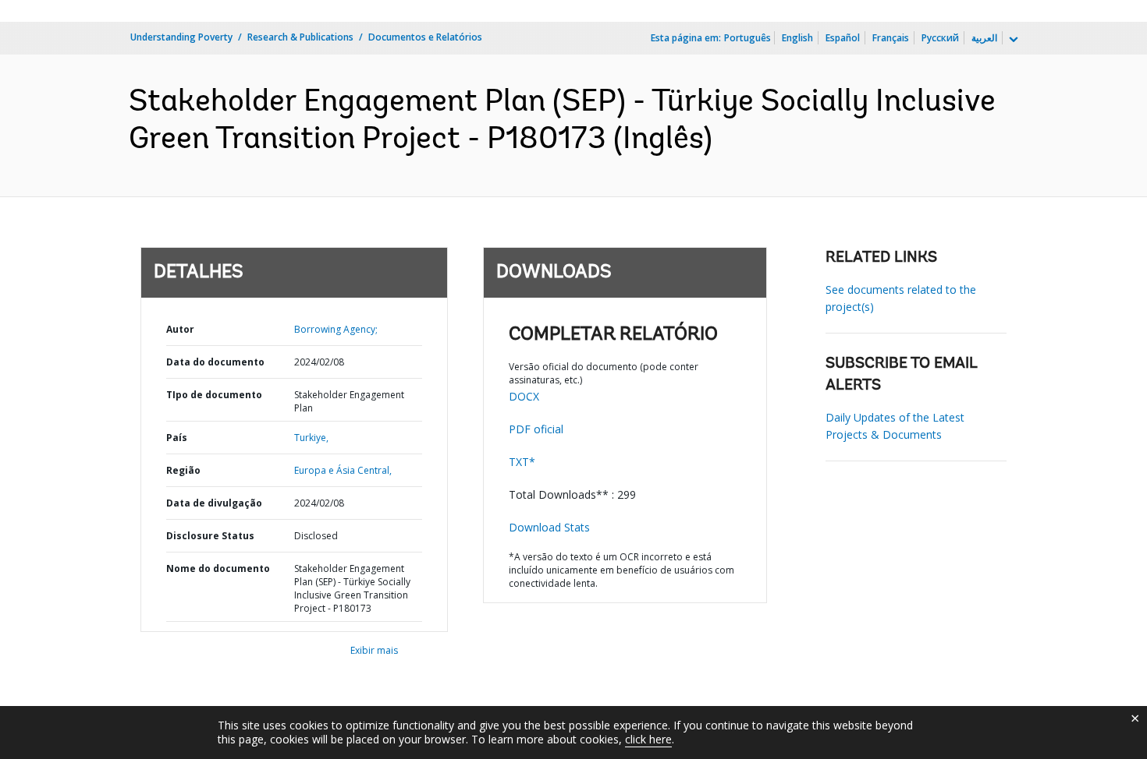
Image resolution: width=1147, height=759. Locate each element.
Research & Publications (300, 37)
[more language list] (1012, 39)
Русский (940, 37)
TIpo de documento (214, 394)
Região (183, 470)
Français (890, 37)
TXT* (522, 461)
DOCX (524, 396)
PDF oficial (536, 429)
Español (843, 37)
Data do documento (215, 362)
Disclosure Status (210, 535)
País (176, 437)
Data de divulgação (214, 503)
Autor (180, 329)
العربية (984, 37)
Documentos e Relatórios (425, 37)
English (797, 37)
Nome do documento (218, 568)
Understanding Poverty (181, 37)
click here (648, 739)
